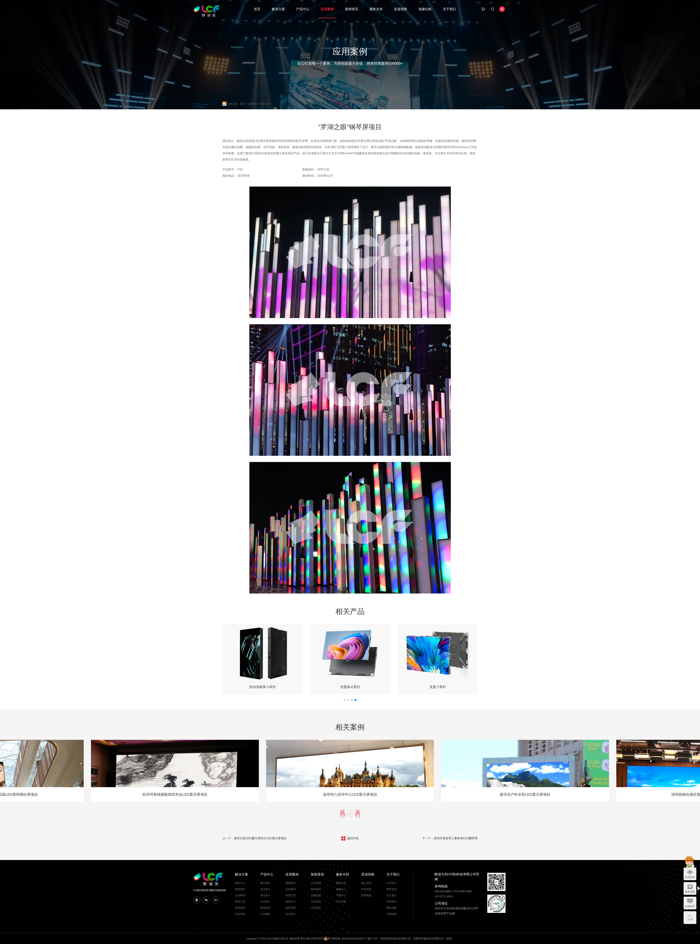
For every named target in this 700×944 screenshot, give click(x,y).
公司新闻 (316, 883)
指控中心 (240, 883)
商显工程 (265, 103)
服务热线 (690, 891)
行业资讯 (316, 901)
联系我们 (391, 901)
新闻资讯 (351, 9)
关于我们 (449, 9)
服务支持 (376, 9)
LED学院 (316, 907)
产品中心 (302, 9)
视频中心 (341, 889)
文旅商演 (240, 895)
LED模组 (265, 913)
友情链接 (391, 913)
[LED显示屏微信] (206, 900)
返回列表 (353, 838)
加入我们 (391, 895)
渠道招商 (400, 9)
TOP (690, 919)
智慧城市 (240, 889)
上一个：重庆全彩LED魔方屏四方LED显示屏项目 (254, 838)
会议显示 (265, 901)
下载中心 (341, 895)
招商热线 (366, 895)
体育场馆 (240, 907)
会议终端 (240, 913)
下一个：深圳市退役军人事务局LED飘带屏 (450, 838)
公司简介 (391, 883)
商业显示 (265, 895)
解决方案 (278, 9)
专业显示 (265, 889)
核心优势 (366, 883)
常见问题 (341, 901)
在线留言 (690, 906)
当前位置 (233, 103)
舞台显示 (265, 883)
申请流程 (366, 889)
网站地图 (391, 907)
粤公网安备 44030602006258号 (346, 938)
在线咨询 (690, 877)
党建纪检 (424, 9)
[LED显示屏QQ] (196, 900)
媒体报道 (316, 889)
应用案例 (327, 9)
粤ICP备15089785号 (312, 938)
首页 (257, 9)
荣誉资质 (391, 889)
